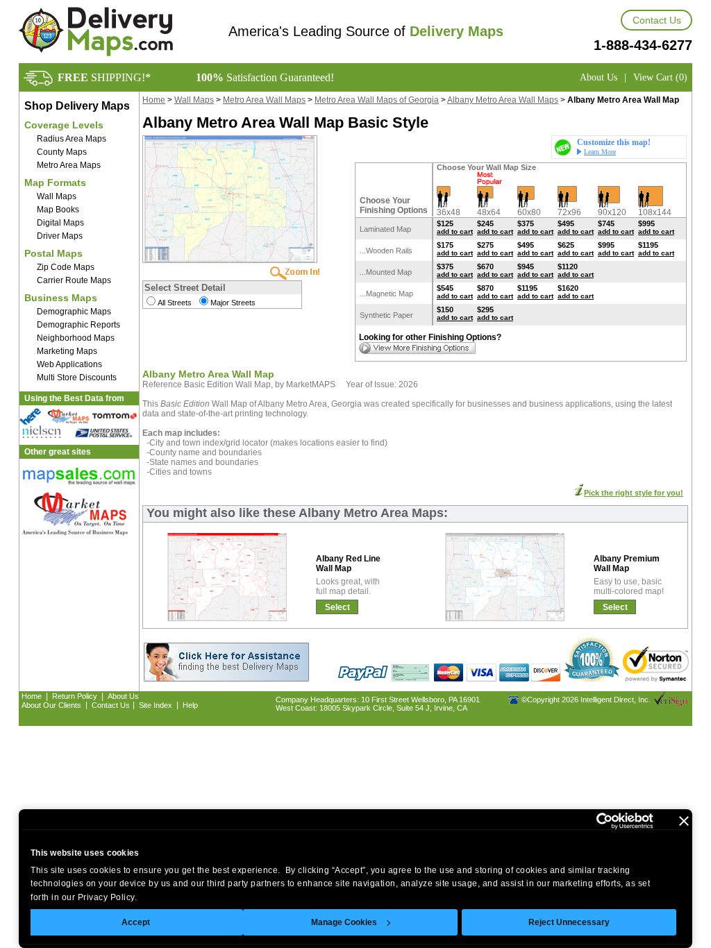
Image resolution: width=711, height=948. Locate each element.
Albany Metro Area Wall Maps (502, 100)
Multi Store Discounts (77, 377)
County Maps (62, 152)
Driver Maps (60, 236)
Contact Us (657, 20)
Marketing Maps (67, 351)
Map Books (58, 209)
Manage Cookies (344, 922)
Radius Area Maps (71, 139)
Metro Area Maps (69, 165)
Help (190, 705)
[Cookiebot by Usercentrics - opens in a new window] (592, 821)
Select (337, 607)
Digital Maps (60, 223)
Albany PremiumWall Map (627, 563)
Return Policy (74, 696)
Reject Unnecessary (569, 922)
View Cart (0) (660, 77)
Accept (136, 922)
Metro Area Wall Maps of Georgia (377, 100)
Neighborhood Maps (76, 338)
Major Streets (233, 302)
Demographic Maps (74, 311)
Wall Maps (56, 196)
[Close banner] (684, 821)
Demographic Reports (78, 325)
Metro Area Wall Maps (264, 100)
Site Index (155, 705)
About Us (598, 77)
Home (153, 100)
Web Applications (69, 364)
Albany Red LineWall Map (348, 563)
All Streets (175, 302)
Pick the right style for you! (633, 493)
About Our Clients (51, 705)
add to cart (455, 231)
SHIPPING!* (104, 77)
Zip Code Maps (65, 267)
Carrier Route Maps (74, 280)
